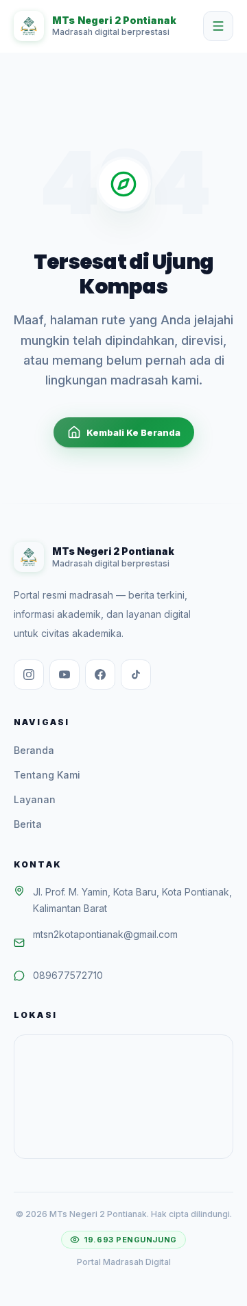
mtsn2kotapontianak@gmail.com (105, 934)
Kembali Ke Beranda (133, 433)
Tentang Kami (47, 775)
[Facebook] (100, 674)
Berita (28, 824)
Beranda (34, 750)
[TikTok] (136, 674)
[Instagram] (29, 674)
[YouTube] (64, 674)
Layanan (35, 799)
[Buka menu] (218, 26)
